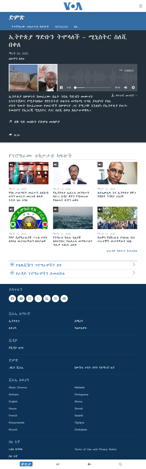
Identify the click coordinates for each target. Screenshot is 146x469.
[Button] (14, 135)
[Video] (89, 464)
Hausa (13, 408)
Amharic (14, 394)
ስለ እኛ (13, 456)
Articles (61, 26)
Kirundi (13, 429)
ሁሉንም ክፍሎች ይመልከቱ (122, 250)
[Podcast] (55, 298)
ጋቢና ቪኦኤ (16, 367)
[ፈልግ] (120, 464)
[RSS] (47, 298)
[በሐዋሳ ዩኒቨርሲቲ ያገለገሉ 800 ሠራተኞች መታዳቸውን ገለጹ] (117, 218)
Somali (79, 408)
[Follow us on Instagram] (29, 298)
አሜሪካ (79, 321)
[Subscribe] (64, 298)
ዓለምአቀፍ (81, 328)
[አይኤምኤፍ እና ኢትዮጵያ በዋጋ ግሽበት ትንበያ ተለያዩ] (117, 173)
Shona (78, 401)
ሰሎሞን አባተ (17, 59)
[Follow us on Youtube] (21, 298)
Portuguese (81, 394)
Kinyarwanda (16, 422)
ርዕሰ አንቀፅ (15, 449)
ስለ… (77, 26)
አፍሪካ (12, 328)
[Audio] (58, 464)
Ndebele (80, 387)
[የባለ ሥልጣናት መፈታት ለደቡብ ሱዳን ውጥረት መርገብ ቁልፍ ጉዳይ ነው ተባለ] (28, 173)
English (13, 401)
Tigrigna (79, 422)
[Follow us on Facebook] (12, 298)
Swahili (79, 415)
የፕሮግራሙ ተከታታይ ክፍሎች (30, 26)
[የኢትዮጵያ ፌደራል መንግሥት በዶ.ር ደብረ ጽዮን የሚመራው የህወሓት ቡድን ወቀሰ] (73, 173)
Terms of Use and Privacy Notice (96, 449)
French (13, 415)
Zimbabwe (81, 429)
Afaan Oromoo (18, 387)
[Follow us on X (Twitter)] (38, 298)
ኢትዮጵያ (14, 321)
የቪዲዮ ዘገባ (16, 348)
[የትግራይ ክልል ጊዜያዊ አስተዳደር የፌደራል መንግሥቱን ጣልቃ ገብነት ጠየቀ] (73, 218)
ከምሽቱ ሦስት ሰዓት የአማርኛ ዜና (95, 367)
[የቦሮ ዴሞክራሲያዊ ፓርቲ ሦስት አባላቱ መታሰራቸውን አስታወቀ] (28, 218)
